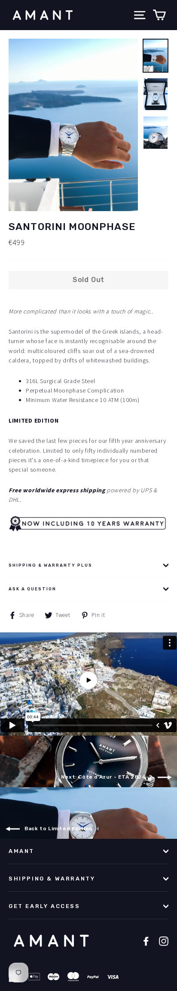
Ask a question (32, 589)
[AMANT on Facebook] (146, 941)
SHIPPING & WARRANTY (52, 878)
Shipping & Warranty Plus (50, 565)
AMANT (21, 851)
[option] (73, 125)
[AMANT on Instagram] (163, 941)
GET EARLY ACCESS (44, 906)
